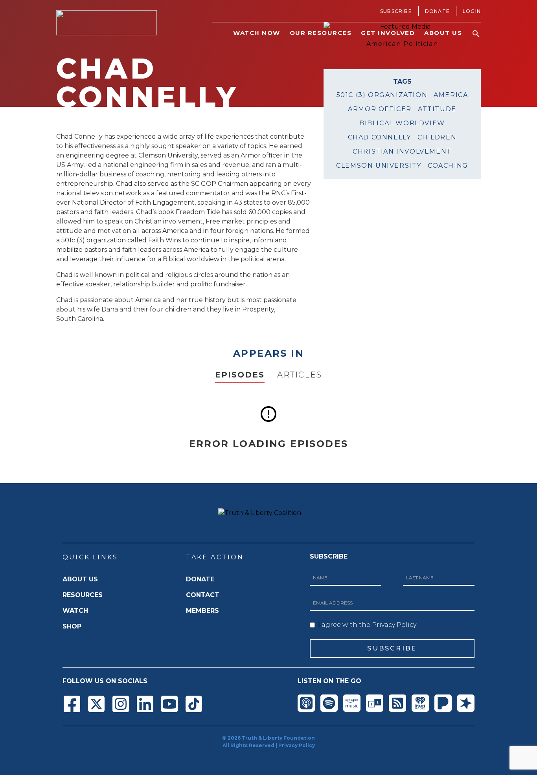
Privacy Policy (296, 745)
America (451, 95)
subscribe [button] (392, 648)
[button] (476, 33)
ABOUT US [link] (443, 33)
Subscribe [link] (396, 11)
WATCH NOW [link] (256, 33)
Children (437, 137)
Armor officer (380, 109)
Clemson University (378, 165)
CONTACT (202, 595)
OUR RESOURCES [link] (321, 33)
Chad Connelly (379, 137)
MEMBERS (202, 610)
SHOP (72, 626)
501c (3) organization (382, 95)
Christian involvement (402, 151)
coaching (448, 165)
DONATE (200, 579)
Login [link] (472, 11)
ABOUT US (80, 579)
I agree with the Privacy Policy (367, 624)
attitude (437, 109)
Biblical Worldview (402, 123)
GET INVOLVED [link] (388, 33)
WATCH (75, 610)
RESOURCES (83, 595)
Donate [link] (437, 11)
